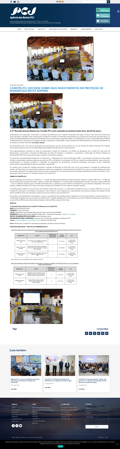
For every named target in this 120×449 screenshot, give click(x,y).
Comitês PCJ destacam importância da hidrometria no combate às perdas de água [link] (58, 380)
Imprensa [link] (73, 29)
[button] (86, 333)
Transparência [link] (86, 29)
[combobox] (92, 1)
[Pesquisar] (108, 1)
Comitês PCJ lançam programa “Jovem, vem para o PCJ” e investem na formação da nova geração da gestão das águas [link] (92, 380)
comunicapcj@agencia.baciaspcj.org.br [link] (27, 220)
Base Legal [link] (99, 29)
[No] (117, 444)
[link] (11, 2)
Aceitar (60, 446)
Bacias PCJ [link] (42, 29)
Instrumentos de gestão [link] (58, 29)
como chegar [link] (70, 214)
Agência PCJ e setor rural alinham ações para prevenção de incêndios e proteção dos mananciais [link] (25, 380)
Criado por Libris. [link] (103, 437)
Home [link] (19, 29)
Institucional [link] (30, 29)
